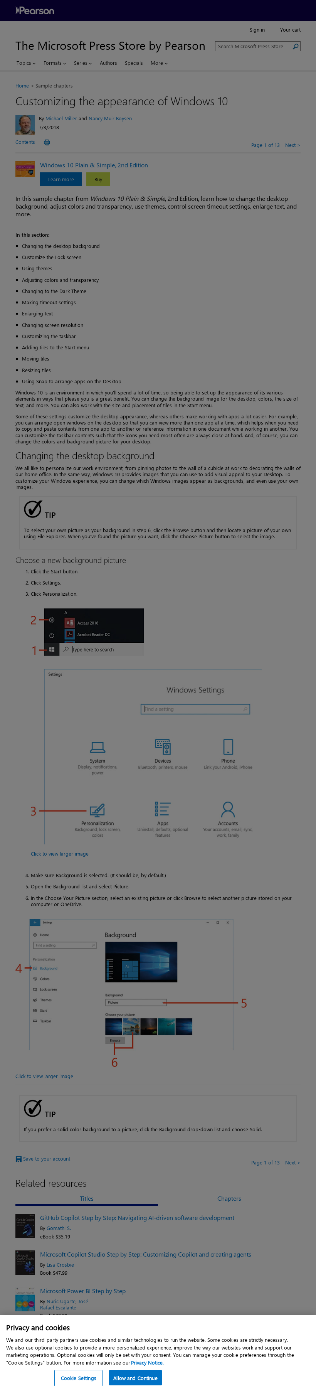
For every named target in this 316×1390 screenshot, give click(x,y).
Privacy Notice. (147, 1362)
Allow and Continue (135, 1378)
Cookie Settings (78, 1378)
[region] (158, 1352)
